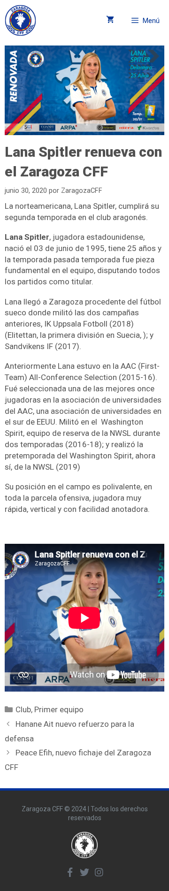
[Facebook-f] (70, 872)
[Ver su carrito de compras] (110, 20)
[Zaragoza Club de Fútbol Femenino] (20, 20)
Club (23, 709)
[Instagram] (99, 872)
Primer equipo (59, 709)
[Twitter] (84, 872)
